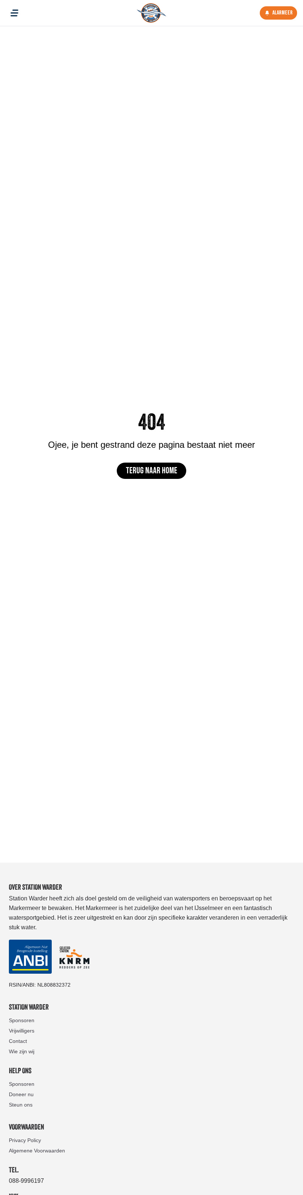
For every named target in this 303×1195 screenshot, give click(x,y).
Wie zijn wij (21, 1051)
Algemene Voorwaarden (37, 1151)
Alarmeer (282, 12)
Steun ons (21, 1105)
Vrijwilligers (21, 1031)
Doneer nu (21, 1094)
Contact (18, 1041)
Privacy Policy (25, 1140)
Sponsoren (21, 1020)
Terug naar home (151, 470)
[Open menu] (14, 12)
